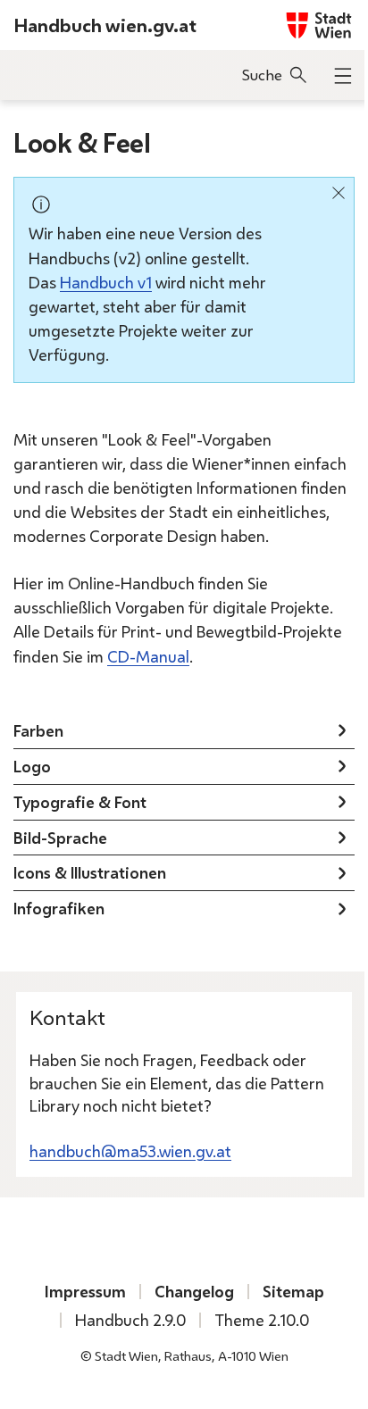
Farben (38, 730)
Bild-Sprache (60, 837)
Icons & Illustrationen (89, 872)
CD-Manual (148, 656)
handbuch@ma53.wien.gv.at (130, 1151)
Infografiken (59, 908)
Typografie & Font (79, 802)
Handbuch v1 (106, 282)
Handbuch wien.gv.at (105, 25)
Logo (32, 766)
